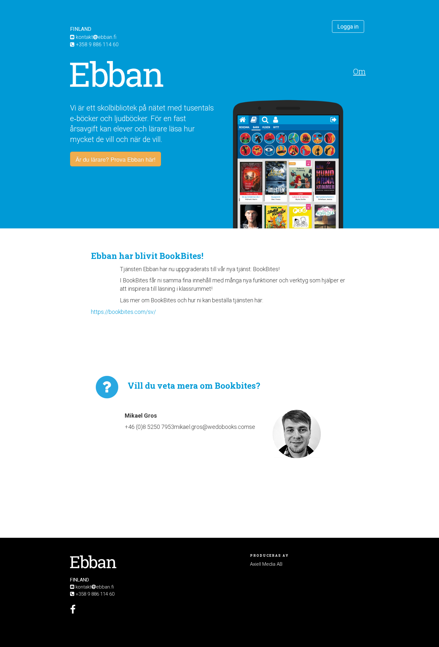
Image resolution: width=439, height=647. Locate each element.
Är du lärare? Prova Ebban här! (116, 159)
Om (359, 71)
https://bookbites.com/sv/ (123, 311)
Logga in (348, 26)
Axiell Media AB (266, 564)
